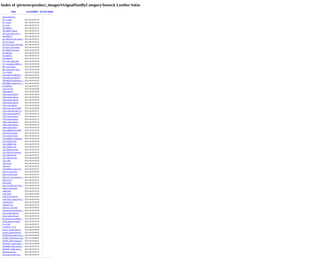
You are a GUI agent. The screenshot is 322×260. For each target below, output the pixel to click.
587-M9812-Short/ (9, 31)
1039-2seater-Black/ (10, 94)
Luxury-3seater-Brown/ (11, 232)
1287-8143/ (7, 163)
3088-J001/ (6, 191)
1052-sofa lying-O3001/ (12, 108)
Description (48, 11)
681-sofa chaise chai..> (11, 69)
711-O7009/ (7, 72)
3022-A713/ (7, 180)
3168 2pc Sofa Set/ (9, 208)
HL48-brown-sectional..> (12, 219)
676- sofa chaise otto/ (10, 61)
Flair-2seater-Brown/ (10, 213)
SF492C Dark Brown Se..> (13, 238)
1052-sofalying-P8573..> (12, 111)
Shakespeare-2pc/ (9, 252)
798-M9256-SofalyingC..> (13, 81)
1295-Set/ (6, 166)
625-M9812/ (7, 56)
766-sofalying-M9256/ (11, 78)
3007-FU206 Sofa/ (9, 174)
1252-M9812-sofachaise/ (12, 139)
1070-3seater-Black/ (10, 119)
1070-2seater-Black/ (10, 116)
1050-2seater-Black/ (10, 100)
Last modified (32, 11)
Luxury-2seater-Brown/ (11, 230)
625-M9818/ (7, 58)
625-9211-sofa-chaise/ (11, 47)
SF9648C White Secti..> (12, 249)
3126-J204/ (6, 194)
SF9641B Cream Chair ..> (12, 244)
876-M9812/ (7, 86)
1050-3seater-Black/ (10, 103)
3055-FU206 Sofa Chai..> (12, 186)
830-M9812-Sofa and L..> (12, 83)
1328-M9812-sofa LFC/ (12, 169)
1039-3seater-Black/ (10, 97)
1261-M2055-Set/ (9, 141)
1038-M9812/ (7, 92)
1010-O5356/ (7, 89)
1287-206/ (6, 161)
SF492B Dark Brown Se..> (13, 235)
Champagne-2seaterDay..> (13, 210)
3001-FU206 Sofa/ (9, 172)
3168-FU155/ (7, 205)
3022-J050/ (6, 183)
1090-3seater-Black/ (10, 125)
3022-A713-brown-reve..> (13, 177)
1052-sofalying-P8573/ (11, 114)
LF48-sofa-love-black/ (11, 221)
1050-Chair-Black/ (9, 105)
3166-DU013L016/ (10, 197)
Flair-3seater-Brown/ (10, 216)
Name (13, 11)
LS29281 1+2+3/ (9, 227)
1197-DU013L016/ (10, 133)
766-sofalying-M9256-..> (12, 75)
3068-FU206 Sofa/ (9, 188)
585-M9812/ (7, 28)
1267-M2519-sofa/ (9, 158)
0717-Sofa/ (6, 22)
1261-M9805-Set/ (9, 144)
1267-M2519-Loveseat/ (11, 152)
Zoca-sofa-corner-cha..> (12, 255)
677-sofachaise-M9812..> (12, 64)
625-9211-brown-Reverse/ (12, 45)
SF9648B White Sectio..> (12, 246)
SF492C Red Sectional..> (12, 241)
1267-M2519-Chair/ (10, 150)
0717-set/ (6, 25)
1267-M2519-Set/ (9, 155)
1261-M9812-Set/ (9, 147)
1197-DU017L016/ (10, 136)
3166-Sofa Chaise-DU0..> (12, 199)
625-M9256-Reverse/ (10, 50)
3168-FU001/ (7, 202)
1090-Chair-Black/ (9, 127)
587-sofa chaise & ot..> (11, 34)
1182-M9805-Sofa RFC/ (12, 130)
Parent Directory (8, 17)
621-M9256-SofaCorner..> (13, 39)
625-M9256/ (7, 53)
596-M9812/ (7, 36)
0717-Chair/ (7, 20)
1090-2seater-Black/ (10, 122)
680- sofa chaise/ (9, 67)
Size (41, 11)
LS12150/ (6, 224)
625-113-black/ (8, 42)
